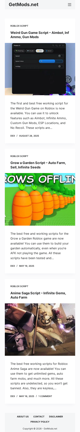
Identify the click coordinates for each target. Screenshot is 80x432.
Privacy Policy (40, 421)
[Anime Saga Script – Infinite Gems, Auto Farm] (40, 329)
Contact (38, 416)
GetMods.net (24, 4)
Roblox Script (19, 25)
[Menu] (69, 4)
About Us (23, 416)
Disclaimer (56, 416)
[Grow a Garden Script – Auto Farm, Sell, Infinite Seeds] (40, 199)
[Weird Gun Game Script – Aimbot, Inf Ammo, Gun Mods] (40, 69)
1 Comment (45, 396)
